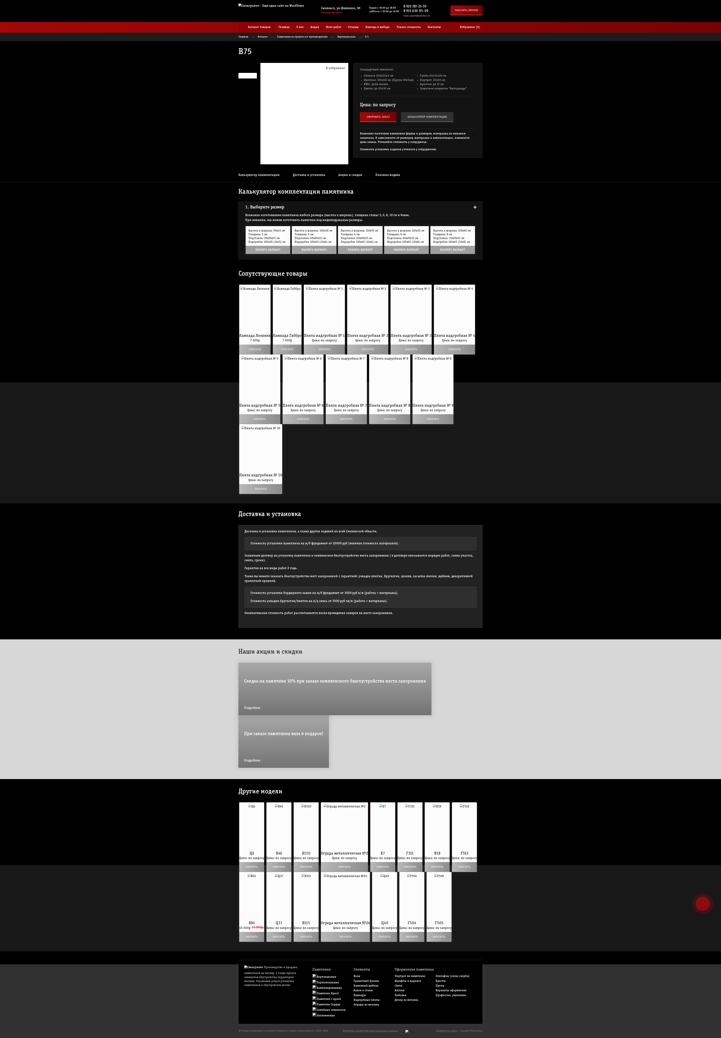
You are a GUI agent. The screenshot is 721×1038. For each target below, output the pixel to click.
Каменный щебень (366, 985)
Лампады (360, 995)
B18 (437, 853)
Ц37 (279, 923)
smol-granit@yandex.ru (416, 16)
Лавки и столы (363, 990)
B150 (306, 853)
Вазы (357, 976)
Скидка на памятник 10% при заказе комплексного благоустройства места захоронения (335, 681)
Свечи (398, 985)
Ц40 (384, 923)
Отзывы (353, 27)
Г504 (412, 923)
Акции (314, 27)
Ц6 (252, 853)
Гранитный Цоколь (366, 981)
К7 (383, 853)
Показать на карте (331, 13)
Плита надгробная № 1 (324, 336)
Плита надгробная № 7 (346, 405)
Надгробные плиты (367, 1000)
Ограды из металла (366, 1004)
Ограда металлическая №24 (345, 923)
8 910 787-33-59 (414, 6)
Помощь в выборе (377, 27)
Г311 (410, 853)
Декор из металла (406, 1000)
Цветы (440, 985)
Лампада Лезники (255, 336)
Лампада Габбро (287, 336)
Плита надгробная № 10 (260, 475)
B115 (306, 923)
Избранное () (470, 27)
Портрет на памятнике (410, 976)
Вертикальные (346, 37)
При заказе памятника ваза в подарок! (283, 734)
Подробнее (252, 708)
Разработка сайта (447, 1031)
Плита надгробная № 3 (411, 336)
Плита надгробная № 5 (259, 405)
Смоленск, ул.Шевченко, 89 (340, 8)
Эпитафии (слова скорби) (452, 976)
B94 (252, 923)
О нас (300, 27)
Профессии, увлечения (451, 995)
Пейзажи (400, 995)
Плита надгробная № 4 (454, 336)
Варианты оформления (451, 990)
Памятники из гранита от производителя (302, 37)
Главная (284, 27)
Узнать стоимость (408, 27)
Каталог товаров (259, 27)
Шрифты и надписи (408, 981)
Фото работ (333, 27)
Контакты (434, 27)
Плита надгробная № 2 (367, 336)
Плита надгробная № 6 (303, 405)
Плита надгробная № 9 (433, 405)
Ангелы (400, 990)
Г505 (439, 923)
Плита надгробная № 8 (389, 405)
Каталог (263, 37)
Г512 (464, 853)
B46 (279, 853)
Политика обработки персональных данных (370, 1031)
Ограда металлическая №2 (344, 853)
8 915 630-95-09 (415, 11)
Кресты (441, 981)
